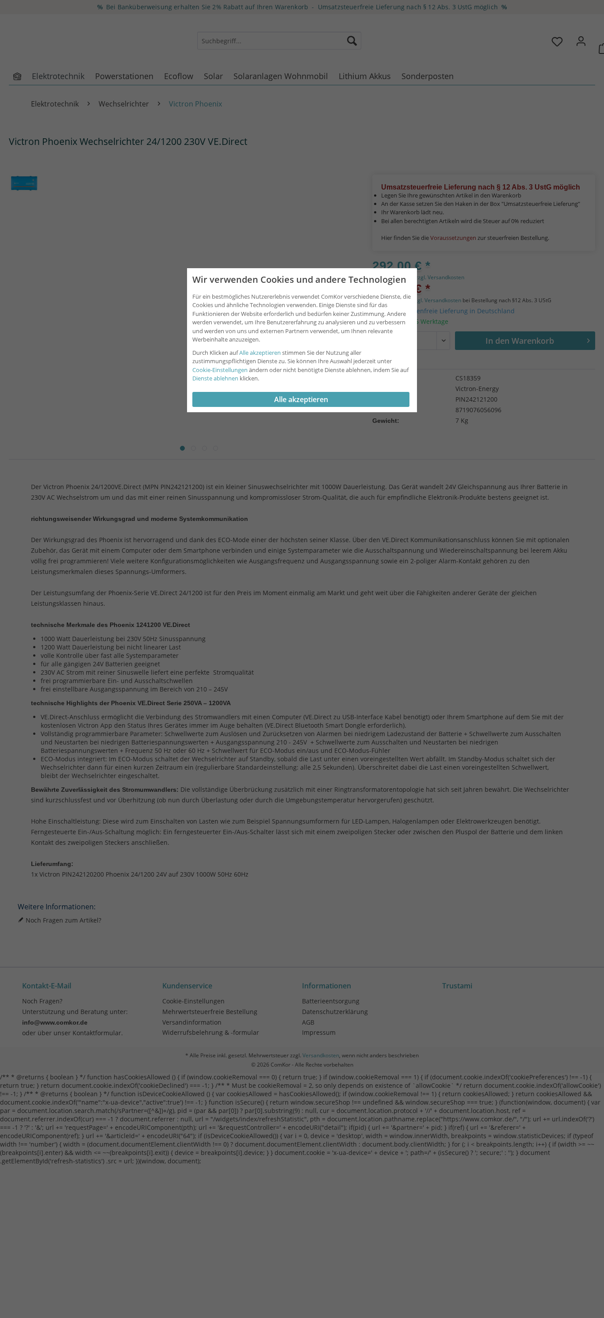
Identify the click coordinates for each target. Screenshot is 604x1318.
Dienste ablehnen (215, 378)
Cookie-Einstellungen (220, 370)
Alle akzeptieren (260, 353)
